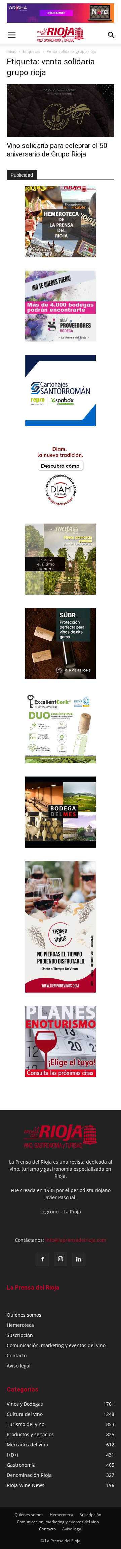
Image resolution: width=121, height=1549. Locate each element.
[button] (11, 35)
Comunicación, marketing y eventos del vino (56, 1345)
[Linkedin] (78, 1259)
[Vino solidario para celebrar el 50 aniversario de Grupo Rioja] (60, 110)
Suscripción (20, 1335)
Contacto (17, 1355)
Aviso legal (19, 1365)
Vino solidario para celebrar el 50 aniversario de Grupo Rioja (57, 150)
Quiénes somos (24, 1315)
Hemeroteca (20, 1325)
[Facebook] (42, 1259)
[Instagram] (60, 1259)
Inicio (11, 51)
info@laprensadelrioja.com (75, 1240)
